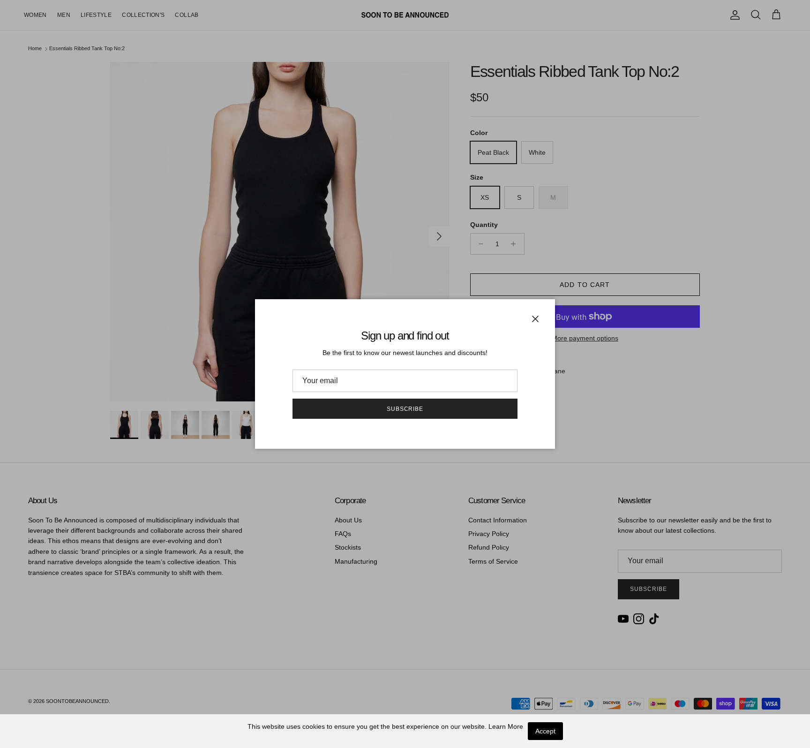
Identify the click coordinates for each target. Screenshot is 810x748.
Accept (545, 731)
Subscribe (405, 409)
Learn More (505, 726)
